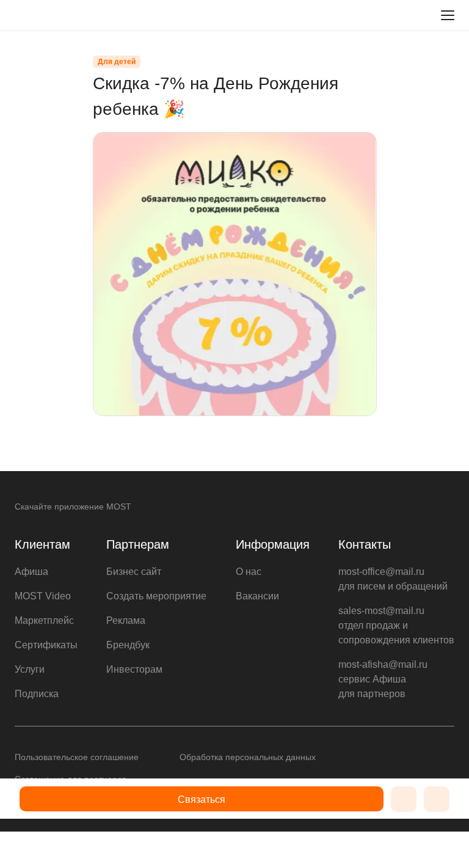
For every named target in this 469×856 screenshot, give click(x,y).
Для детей (117, 61)
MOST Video (43, 596)
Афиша (31, 571)
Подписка (37, 694)
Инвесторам (134, 669)
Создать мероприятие (156, 596)
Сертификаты (46, 645)
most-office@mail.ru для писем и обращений (393, 578)
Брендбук (128, 645)
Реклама (125, 620)
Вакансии (257, 596)
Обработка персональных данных (248, 757)
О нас (248, 571)
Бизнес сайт (133, 571)
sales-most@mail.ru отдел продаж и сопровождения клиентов (396, 625)
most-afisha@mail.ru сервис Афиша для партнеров (382, 679)
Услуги (30, 669)
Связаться (201, 799)
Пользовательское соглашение (77, 757)
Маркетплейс (44, 620)
